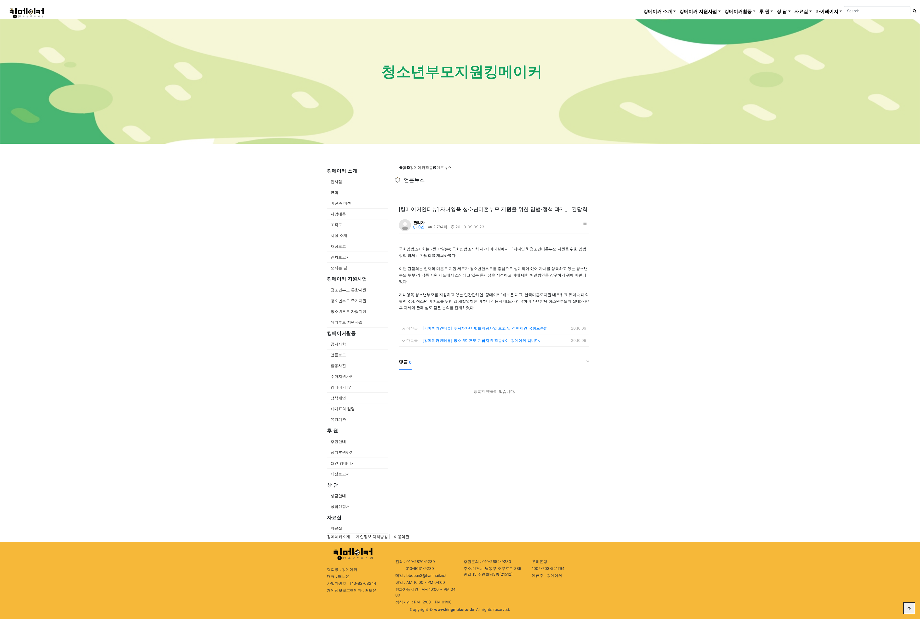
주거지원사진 (342, 376)
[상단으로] (909, 608)
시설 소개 (339, 235)
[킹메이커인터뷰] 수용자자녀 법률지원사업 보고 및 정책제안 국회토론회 (485, 328)
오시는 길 (339, 267)
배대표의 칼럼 (343, 408)
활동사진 (338, 365)
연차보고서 (340, 257)
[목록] (584, 223)
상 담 (782, 11)
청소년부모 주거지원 (348, 300)
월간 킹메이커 (343, 463)
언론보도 (338, 354)
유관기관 (338, 419)
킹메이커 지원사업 (698, 11)
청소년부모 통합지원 (348, 289)
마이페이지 (827, 11)
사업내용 (338, 214)
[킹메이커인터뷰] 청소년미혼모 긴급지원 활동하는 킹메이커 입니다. (481, 340)
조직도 (336, 224)
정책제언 (338, 397)
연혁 (334, 192)
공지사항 (338, 344)
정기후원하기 (342, 452)
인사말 (336, 181)
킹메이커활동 (738, 11)
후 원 (764, 11)
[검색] (913, 11)
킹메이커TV (341, 387)
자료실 (801, 11)
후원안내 (338, 441)
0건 (421, 226)
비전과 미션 (341, 203)
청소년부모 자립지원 (348, 311)
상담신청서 (340, 506)
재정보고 (338, 246)
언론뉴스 (444, 167)
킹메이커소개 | (339, 536)
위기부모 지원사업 (346, 322)
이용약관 (401, 536)
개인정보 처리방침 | (373, 536)
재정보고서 (340, 473)
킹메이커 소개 (658, 11)
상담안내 (338, 495)
